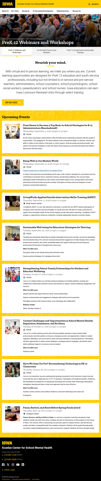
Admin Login (9, 470)
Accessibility (35, 479)
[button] (93, 4)
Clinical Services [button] (63, 11)
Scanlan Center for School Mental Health (35, 4)
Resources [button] (77, 11)
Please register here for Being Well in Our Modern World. (42, 171)
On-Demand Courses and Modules (46, 51)
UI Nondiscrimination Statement (21, 479)
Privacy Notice (6, 479)
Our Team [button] (15, 11)
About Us (5, 11)
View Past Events (11, 102)
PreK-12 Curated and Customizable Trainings (80, 51)
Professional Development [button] (43, 11)
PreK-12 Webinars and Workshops (16, 51)
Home (3, 39)
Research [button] (25, 11)
